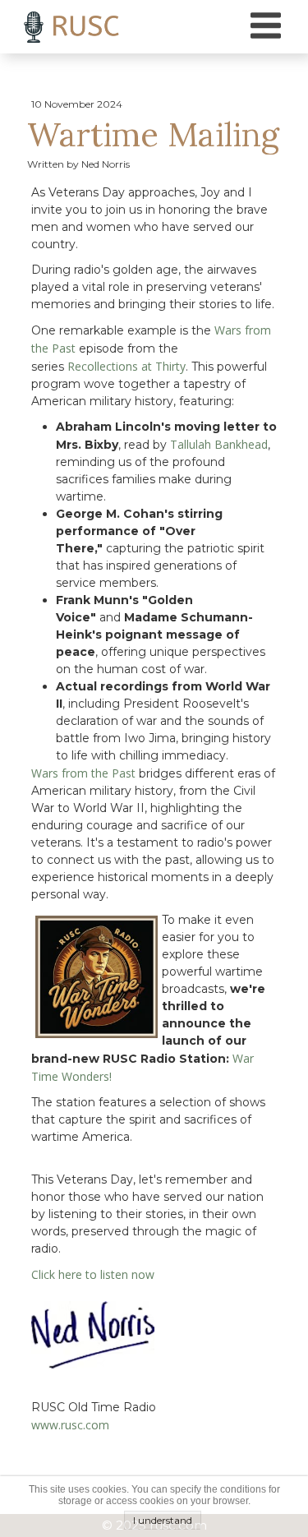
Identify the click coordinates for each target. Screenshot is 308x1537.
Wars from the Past (83, 773)
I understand (162, 1520)
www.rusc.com (70, 1425)
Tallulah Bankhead (219, 444)
